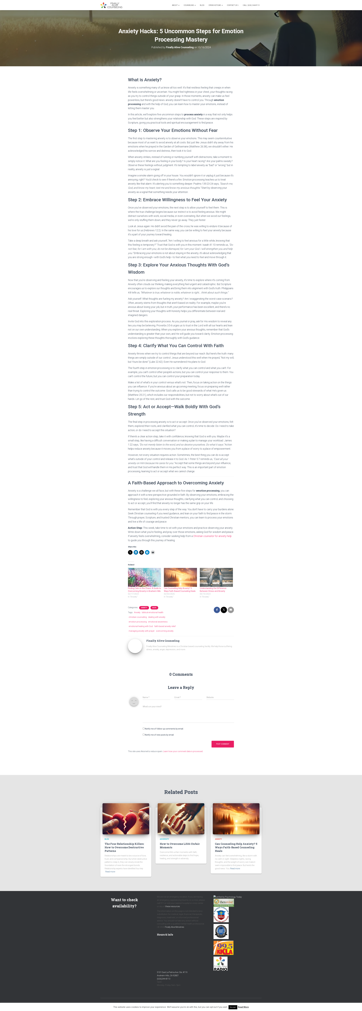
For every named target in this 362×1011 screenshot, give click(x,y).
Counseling (189, 5)
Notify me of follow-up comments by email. (164, 729)
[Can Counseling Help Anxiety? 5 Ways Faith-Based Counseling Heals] (180, 577)
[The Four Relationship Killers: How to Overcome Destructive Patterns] (126, 819)
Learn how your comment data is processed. (183, 751)
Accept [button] (233, 1007)
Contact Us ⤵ (233, 5)
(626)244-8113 (163, 979)
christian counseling (138, 617)
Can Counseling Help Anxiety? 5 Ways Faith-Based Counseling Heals (236, 847)
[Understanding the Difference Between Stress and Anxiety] (216, 577)
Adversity (164, 839)
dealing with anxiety (156, 617)
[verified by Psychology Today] (228, 897)
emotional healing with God (141, 626)
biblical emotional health (152, 612)
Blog (202, 5)
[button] (178, 5)
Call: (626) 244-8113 (251, 5)
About (175, 5)
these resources (172, 906)
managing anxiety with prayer (142, 631)
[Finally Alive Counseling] (112, 5)
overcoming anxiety (165, 631)
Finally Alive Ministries (174, 927)
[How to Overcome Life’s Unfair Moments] (181, 819)
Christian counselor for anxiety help (212, 536)
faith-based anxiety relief (165, 626)
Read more (110, 872)
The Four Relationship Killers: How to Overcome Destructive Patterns (124, 847)
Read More (243, 1007)
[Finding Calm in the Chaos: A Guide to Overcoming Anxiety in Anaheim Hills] (144, 577)
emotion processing (138, 622)
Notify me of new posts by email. (159, 735)
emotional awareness (158, 622)
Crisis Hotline (215, 5)
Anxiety (144, 607)
